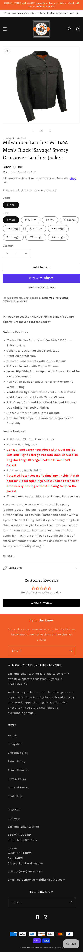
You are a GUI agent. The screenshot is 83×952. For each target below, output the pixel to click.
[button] (5, 29)
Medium (30, 219)
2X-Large (13, 228)
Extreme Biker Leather (36, 947)
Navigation (15, 744)
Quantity (8, 245)
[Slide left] (33, 131)
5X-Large (13, 237)
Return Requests (18, 770)
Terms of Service (18, 787)
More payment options (42, 287)
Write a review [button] (41, 603)
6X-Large (36, 237)
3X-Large (36, 228)
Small (11, 219)
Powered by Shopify (54, 947)
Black (11, 204)
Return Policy (16, 761)
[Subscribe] (71, 650)
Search (12, 735)
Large (50, 219)
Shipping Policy (18, 752)
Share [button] (11, 555)
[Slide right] (50, 131)
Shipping (7, 172)
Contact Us (15, 796)
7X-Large (58, 237)
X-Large (69, 219)
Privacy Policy (17, 778)
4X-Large (58, 228)
